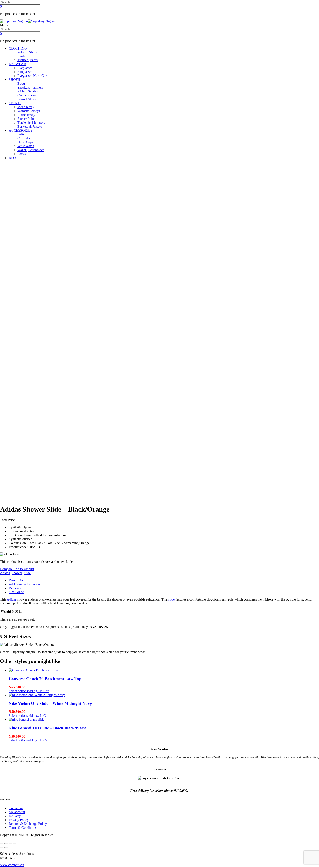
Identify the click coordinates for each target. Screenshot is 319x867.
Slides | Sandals (28, 91)
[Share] (10, 843)
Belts (20, 134)
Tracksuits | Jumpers (31, 122)
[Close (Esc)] (14, 843)
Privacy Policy (19, 820)
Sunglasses (24, 72)
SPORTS (15, 103)
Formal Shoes (26, 99)
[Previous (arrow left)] (1, 847)
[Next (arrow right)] (6, 847)
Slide (27, 573)
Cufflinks (23, 138)
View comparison (12, 865)
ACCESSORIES (20, 130)
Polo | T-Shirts (27, 52)
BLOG (13, 158)
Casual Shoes (26, 95)
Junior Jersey (26, 115)
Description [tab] (17, 580)
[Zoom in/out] (1, 843)
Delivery (15, 816)
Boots (21, 83)
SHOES (14, 79)
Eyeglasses (24, 68)
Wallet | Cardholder (30, 150)
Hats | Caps (25, 142)
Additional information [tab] (24, 584)
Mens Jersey (25, 107)
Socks (21, 154)
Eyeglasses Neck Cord (32, 76)
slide (171, 599)
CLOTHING (18, 48)
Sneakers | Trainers (30, 87)
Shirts (21, 56)
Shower (17, 573)
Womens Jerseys (28, 111)
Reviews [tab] (15, 588)
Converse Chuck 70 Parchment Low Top (45, 678)
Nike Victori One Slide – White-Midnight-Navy (50, 703)
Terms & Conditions (22, 827)
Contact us (16, 808)
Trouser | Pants (27, 60)
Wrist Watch (25, 146)
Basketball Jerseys (29, 126)
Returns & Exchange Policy (28, 824)
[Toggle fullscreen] (6, 843)
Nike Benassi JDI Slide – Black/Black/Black (47, 728)
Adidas (5, 573)
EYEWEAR (17, 64)
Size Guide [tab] (16, 592)
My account (17, 812)
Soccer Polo (25, 119)
